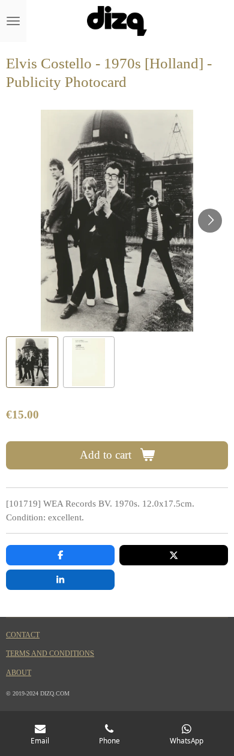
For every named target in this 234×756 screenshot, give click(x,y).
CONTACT (23, 635)
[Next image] (210, 221)
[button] (32, 362)
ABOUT (18, 673)
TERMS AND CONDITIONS (50, 654)
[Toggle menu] (13, 21)
